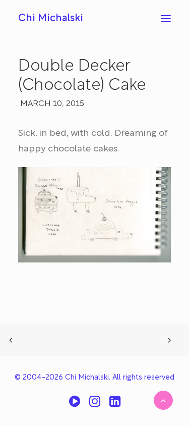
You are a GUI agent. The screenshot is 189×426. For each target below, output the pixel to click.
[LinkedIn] (114, 405)
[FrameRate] (74, 405)
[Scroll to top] (163, 400)
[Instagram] (94, 405)
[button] (166, 18)
